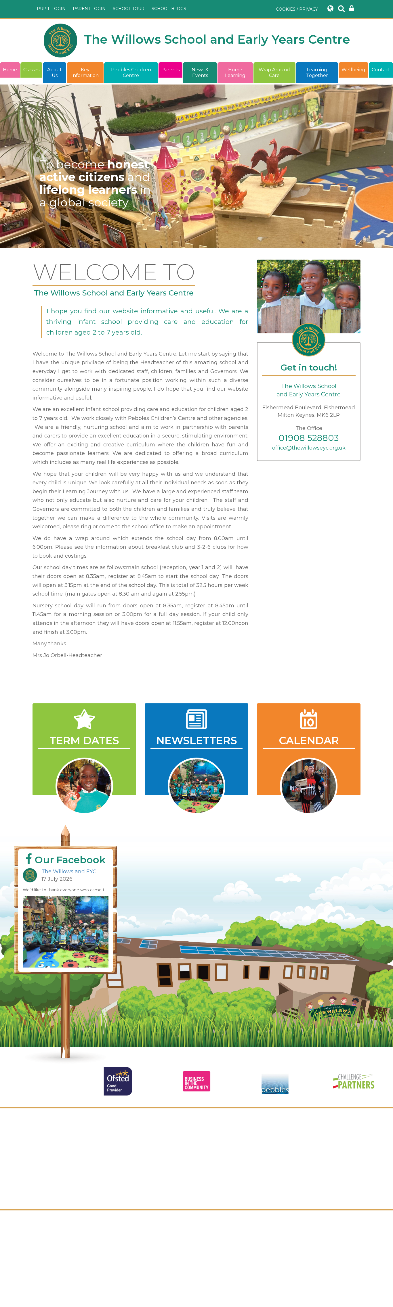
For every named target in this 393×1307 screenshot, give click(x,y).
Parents (170, 69)
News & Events (200, 72)
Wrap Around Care (274, 72)
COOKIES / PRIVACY (297, 9)
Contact (381, 69)
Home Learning (235, 72)
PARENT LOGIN (89, 8)
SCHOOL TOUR (128, 8)
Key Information (85, 72)
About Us (54, 72)
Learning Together (317, 72)
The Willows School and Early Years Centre (215, 39)
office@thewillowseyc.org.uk (309, 448)
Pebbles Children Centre (131, 72)
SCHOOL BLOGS (169, 8)
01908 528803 (308, 438)
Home (10, 69)
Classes (31, 69)
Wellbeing (353, 69)
